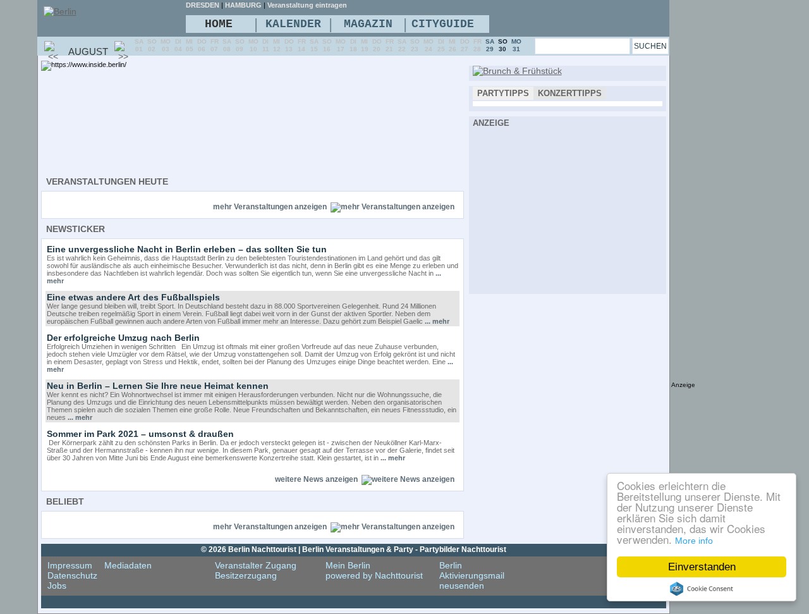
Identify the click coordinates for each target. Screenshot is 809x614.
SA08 (226, 45)
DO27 (465, 45)
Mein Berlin (347, 565)
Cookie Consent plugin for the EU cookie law (701, 589)
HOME (219, 24)
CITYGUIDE (442, 24)
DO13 (289, 45)
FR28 (477, 45)
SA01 (139, 45)
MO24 (428, 45)
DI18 (353, 45)
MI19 (364, 45)
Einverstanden (702, 567)
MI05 (189, 45)
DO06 (202, 45)
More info (694, 541)
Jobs (56, 585)
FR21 (390, 45)
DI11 (265, 45)
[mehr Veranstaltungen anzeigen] (392, 206)
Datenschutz (72, 575)
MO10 (253, 45)
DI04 (178, 45)
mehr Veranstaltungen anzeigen (270, 206)
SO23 (415, 45)
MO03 (166, 45)
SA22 (402, 45)
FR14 (302, 45)
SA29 (489, 45)
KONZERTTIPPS (570, 93)
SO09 (240, 45)
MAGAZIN (368, 24)
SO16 (327, 45)
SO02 (152, 45)
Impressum (69, 565)
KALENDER (293, 24)
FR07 (214, 45)
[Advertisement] (567, 209)
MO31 (516, 45)
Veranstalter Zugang (255, 565)
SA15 (314, 45)
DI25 (441, 45)
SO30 (503, 45)
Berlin (450, 565)
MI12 (277, 45)
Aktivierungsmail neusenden (471, 580)
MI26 (452, 45)
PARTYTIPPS (503, 93)
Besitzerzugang (246, 575)
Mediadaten (128, 565)
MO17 (341, 45)
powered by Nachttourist (374, 575)
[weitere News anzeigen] (408, 479)
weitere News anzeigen (316, 479)
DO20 (377, 45)
